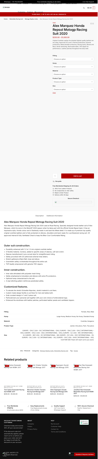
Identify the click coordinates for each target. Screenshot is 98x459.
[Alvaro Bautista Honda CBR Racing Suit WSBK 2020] (93, 24)
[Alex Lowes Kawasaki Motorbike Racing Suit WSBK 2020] (91, 24)
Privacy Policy (32, 429)
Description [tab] (40, 216)
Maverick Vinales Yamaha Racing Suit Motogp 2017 (36, 391)
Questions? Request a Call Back (85, 454)
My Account (55, 424)
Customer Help (56, 426)
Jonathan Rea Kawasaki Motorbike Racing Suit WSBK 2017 (84, 391)
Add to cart (78, 176)
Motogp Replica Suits (31, 19)
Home (5, 19)
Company (30, 424)
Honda (76, 351)
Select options (14, 398)
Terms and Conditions (58, 432)
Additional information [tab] (54, 216)
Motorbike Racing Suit (16, 19)
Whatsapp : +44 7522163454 (13, 2)
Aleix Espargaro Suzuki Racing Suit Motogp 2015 (58, 391)
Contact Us (54, 429)
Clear (54, 93)
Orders (29, 426)
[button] (91, 8)
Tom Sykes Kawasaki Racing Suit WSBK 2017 (14, 391)
